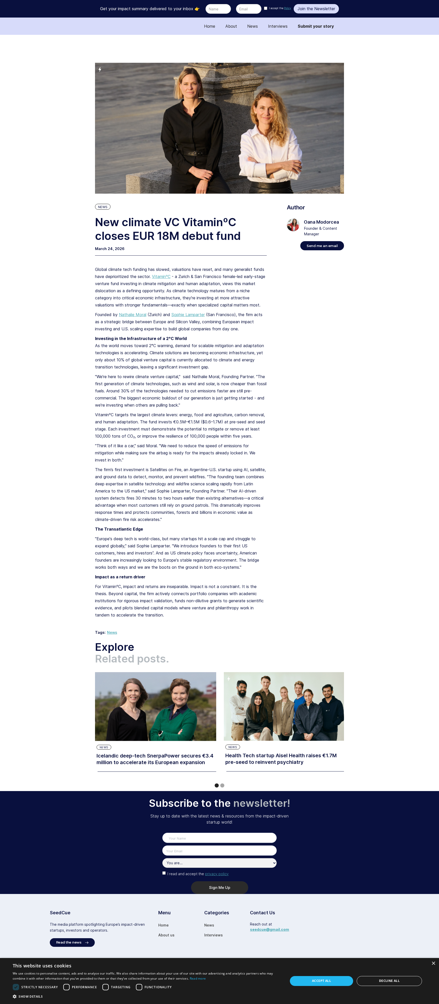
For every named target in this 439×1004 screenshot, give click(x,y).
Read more (198, 978)
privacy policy (217, 874)
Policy (287, 8)
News (252, 26)
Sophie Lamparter (188, 314)
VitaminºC (161, 276)
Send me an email (322, 246)
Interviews (278, 26)
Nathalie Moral (132, 314)
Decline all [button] (389, 981)
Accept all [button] (321, 981)
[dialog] (219, 981)
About (231, 26)
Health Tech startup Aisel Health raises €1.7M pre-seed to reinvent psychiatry (281, 758)
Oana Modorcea (321, 222)
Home (209, 26)
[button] (217, 785)
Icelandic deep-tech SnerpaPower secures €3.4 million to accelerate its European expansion (155, 759)
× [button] (433, 963)
